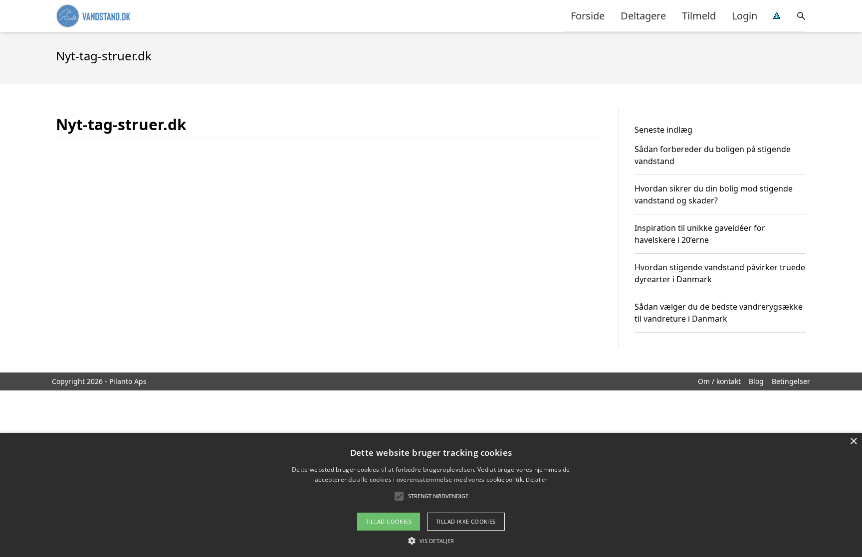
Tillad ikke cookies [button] (466, 521)
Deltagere (643, 15)
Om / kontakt (719, 381)
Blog (756, 381)
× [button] (853, 441)
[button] (431, 541)
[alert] (431, 495)
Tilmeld (699, 15)
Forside (588, 15)
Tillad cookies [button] (389, 521)
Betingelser (791, 381)
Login (744, 15)
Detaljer (536, 479)
